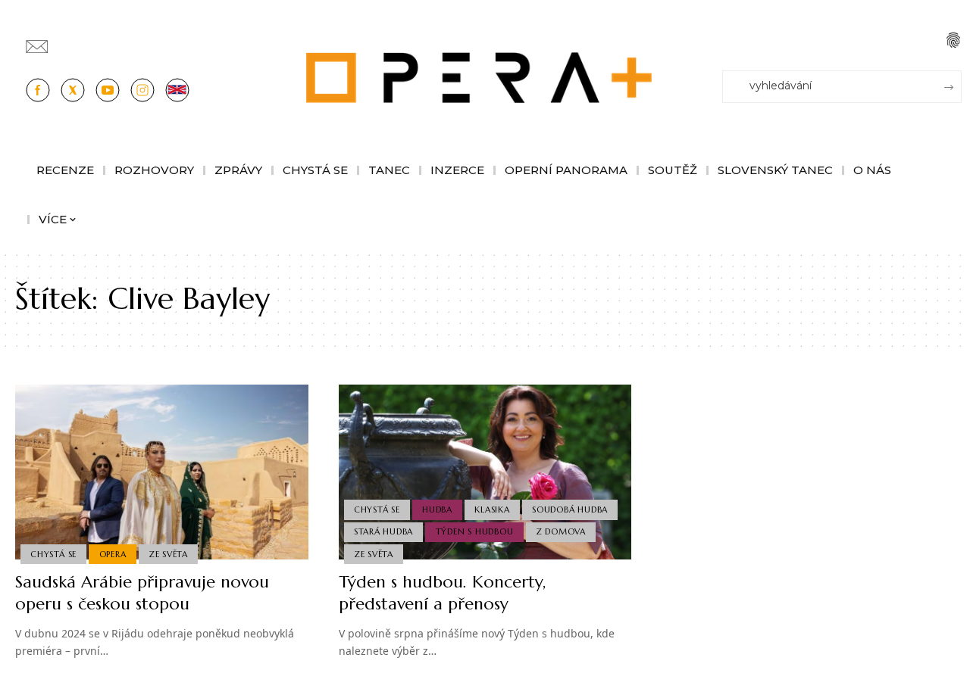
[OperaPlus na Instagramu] (142, 90)
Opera (113, 554)
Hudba (437, 509)
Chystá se (53, 554)
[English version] (177, 90)
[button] (953, 40)
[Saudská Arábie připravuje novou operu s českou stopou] (161, 472)
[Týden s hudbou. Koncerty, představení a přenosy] (485, 472)
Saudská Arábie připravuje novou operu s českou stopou (142, 593)
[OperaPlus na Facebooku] (38, 90)
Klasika (491, 509)
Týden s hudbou (475, 531)
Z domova (561, 531)
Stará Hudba (383, 531)
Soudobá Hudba (570, 509)
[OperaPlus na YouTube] (107, 90)
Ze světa (168, 554)
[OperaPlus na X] (73, 90)
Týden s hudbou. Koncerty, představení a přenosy (442, 593)
